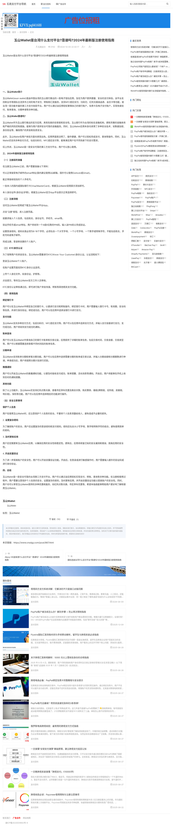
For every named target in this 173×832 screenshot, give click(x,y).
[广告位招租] (86, 20)
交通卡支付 (158, 241)
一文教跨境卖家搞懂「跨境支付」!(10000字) (52, 771)
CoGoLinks (145, 228)
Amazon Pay (147, 249)
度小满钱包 (159, 262)
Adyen (134, 249)
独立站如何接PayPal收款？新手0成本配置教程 (150, 61)
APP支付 (135, 176)
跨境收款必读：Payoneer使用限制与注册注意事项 (55, 794)
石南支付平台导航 (16, 4)
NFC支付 (148, 189)
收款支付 (159, 223)
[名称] (64, 571)
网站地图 (27, 818)
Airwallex (159, 215)
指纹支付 (150, 193)
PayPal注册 (159, 228)
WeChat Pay (149, 245)
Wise (148, 215)
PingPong (151, 206)
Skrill (162, 245)
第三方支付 (136, 219)
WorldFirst (135, 215)
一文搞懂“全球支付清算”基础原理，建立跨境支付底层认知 (58, 749)
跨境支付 (148, 232)
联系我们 (6, 818)
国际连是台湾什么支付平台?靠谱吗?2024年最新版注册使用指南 (94, 560)
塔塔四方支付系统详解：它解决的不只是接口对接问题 (57, 589)
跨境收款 (149, 180)
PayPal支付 (136, 202)
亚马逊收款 (157, 254)
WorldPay (135, 232)
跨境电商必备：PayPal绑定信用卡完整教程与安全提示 (57, 680)
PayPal (134, 184)
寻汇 (151, 236)
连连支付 (135, 223)
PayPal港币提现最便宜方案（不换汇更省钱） (150, 52)
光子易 (146, 262)
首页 (33, 4)
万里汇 (147, 223)
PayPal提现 (151, 219)
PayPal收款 (136, 193)
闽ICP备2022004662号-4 (16, 823)
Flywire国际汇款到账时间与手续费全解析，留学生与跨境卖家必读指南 (65, 634)
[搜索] (168, 4)
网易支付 (160, 258)
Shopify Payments (139, 254)
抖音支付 (148, 258)
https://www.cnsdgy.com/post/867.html (34, 542)
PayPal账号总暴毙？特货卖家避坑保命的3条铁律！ (55, 703)
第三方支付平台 (137, 210)
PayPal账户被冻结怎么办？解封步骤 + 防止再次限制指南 (58, 611)
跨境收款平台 (152, 202)
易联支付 (135, 262)
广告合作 (62, 4)
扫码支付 (135, 180)
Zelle (133, 228)
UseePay (135, 258)
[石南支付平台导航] (4, 4)
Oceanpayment (138, 236)
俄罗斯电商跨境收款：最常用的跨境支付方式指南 (54, 726)
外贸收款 (135, 189)
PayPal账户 (150, 197)
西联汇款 (135, 241)
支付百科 (47, 4)
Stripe (152, 210)
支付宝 (146, 241)
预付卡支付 (147, 184)
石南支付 (42, 47)
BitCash (134, 267)
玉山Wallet (11, 505)
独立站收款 (136, 206)
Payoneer (135, 197)
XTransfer (135, 245)
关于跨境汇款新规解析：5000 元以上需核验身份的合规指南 (60, 657)
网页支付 (149, 176)
